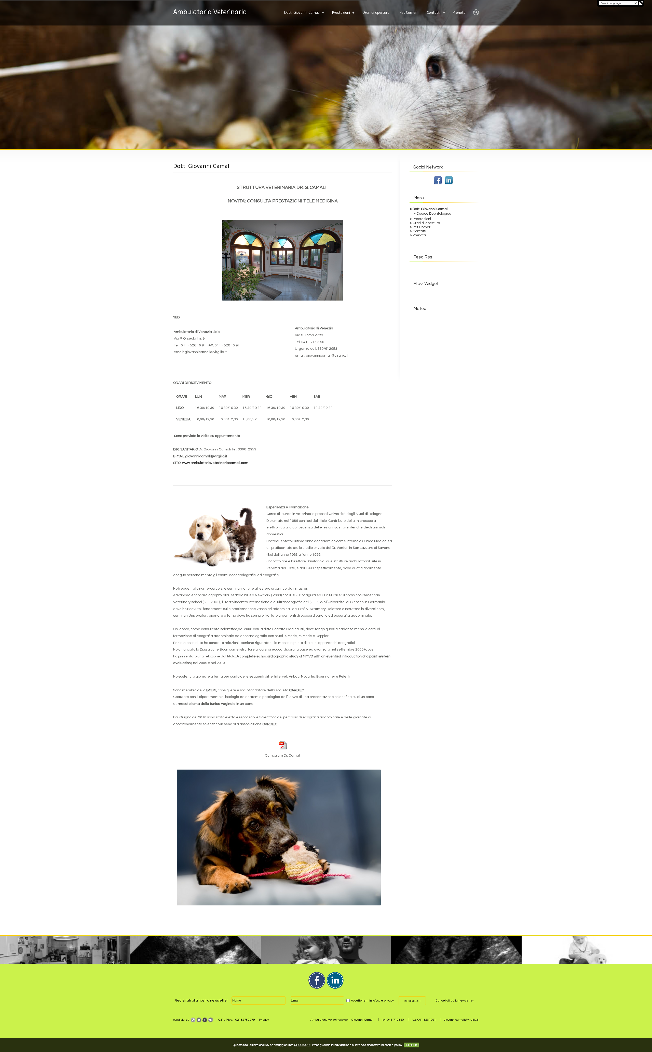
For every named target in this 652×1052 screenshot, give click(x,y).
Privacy (264, 1019)
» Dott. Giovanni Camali (429, 209)
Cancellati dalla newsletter (455, 1000)
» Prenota (418, 235)
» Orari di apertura (425, 223)
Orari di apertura (375, 12)
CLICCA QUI (302, 1045)
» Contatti (418, 231)
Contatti (433, 12)
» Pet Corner (420, 227)
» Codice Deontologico (432, 213)
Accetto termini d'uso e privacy (372, 1000)
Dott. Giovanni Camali (302, 12)
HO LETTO (411, 1045)
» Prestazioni (420, 219)
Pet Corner (408, 12)
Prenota (459, 12)
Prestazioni (341, 12)
